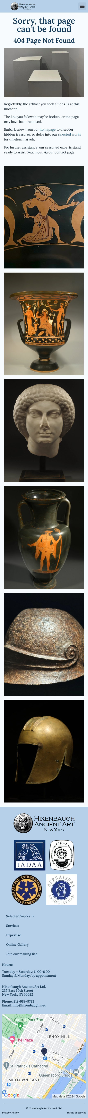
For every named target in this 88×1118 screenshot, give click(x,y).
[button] (82, 6)
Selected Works (18, 916)
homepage (48, 129)
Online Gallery (17, 944)
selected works (69, 134)
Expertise (13, 935)
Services (12, 925)
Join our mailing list (21, 954)
